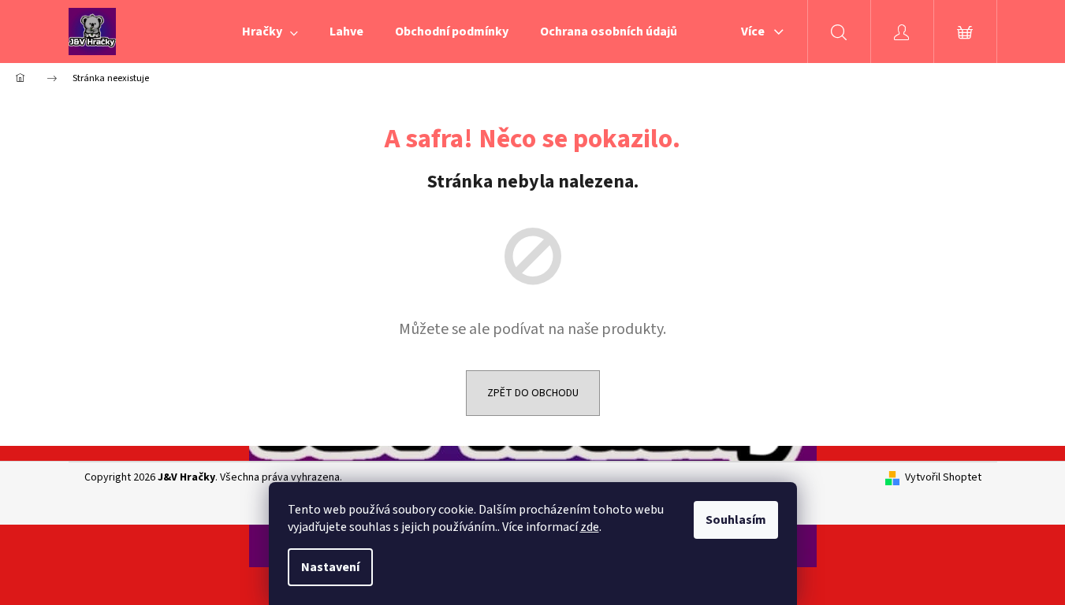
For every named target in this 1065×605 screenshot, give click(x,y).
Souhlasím (736, 520)
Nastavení (330, 567)
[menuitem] (270, 31)
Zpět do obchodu (533, 393)
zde (589, 527)
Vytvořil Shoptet (943, 477)
